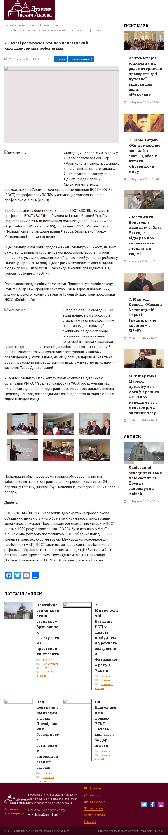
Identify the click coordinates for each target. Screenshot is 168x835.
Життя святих (93, 808)
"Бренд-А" (158, 830)
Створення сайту (107, 830)
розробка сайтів (129, 830)
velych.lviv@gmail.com (44, 814)
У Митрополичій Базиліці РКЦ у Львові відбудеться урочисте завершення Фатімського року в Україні (106, 638)
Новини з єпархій (81, 59)
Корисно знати (94, 815)
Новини (60, 59)
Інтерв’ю (90, 821)
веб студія (146, 830)
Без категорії (50, 664)
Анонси (47, 660)
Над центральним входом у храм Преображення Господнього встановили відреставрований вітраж (47, 734)
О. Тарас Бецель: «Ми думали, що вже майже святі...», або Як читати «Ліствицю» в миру (144, 156)
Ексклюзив (97, 801)
